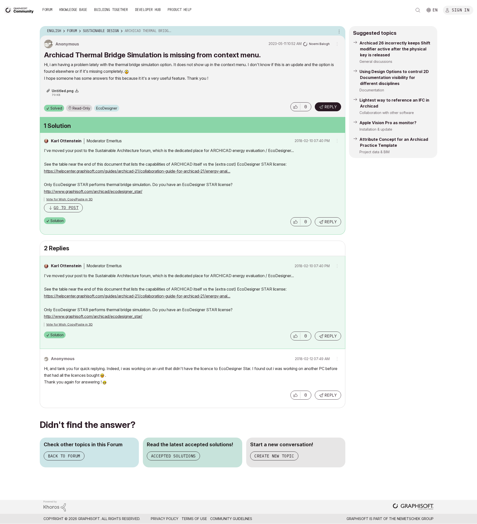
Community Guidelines (231, 519)
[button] (295, 107)
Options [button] (338, 31)
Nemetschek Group (415, 519)
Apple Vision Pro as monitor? (387, 122)
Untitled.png (63, 91)
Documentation (371, 90)
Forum (47, 9)
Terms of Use (194, 519)
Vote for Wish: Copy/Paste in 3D (69, 199)
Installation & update (375, 129)
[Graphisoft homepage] (413, 507)
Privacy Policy (164, 519)
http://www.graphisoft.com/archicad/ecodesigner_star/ (93, 191)
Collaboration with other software (386, 113)
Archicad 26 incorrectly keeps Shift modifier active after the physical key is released (394, 48)
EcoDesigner (106, 108)
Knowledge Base (73, 9)
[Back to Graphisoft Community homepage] (20, 9)
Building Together (111, 9)
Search (418, 10)
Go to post (66, 207)
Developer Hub (148, 9)
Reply (330, 106)
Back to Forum (64, 455)
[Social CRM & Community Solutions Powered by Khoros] (54, 505)
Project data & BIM (374, 152)
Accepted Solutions (173, 455)
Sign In (460, 9)
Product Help (180, 9)
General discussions (375, 61)
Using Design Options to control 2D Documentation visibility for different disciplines (394, 77)
